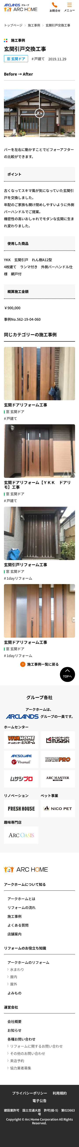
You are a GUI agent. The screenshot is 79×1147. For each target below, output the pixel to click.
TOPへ (67, 676)
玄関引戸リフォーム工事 (25, 564)
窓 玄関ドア (16, 58)
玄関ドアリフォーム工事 (25, 404)
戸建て (39, 58)
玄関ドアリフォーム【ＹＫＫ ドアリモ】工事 (37, 485)
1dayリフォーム (19, 578)
